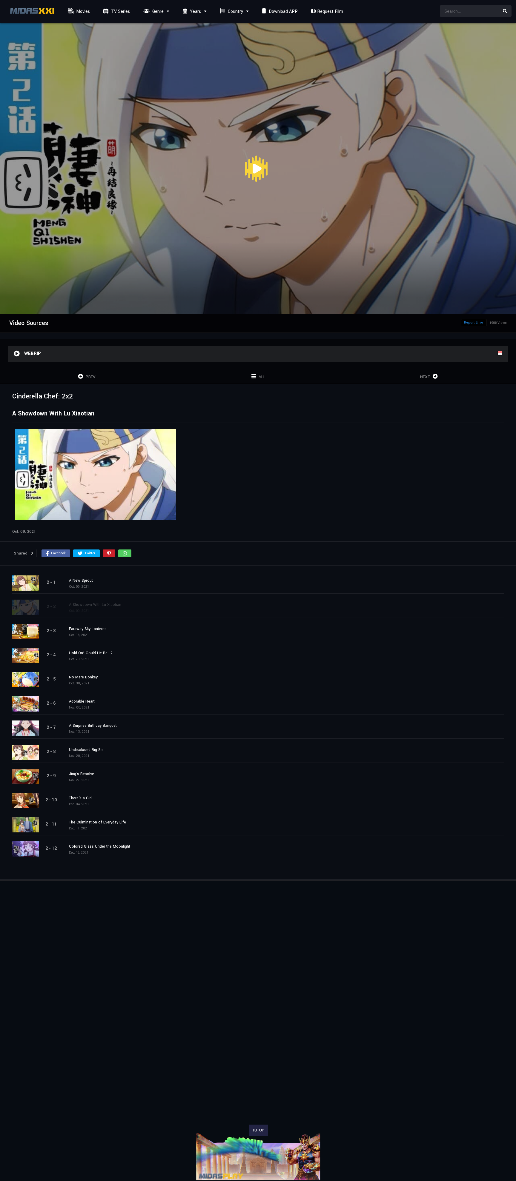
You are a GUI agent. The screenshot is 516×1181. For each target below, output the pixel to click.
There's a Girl (80, 798)
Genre (157, 11)
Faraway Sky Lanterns (88, 629)
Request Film (329, 11)
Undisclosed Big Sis (86, 749)
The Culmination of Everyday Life (97, 822)
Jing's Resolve (81, 774)
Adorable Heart (82, 701)
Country (235, 11)
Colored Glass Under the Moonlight (99, 846)
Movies (82, 11)
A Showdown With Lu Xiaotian (95, 604)
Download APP (283, 11)
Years (195, 11)
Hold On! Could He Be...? (91, 653)
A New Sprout (81, 580)
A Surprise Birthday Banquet (93, 725)
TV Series (120, 11)
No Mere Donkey (83, 677)
